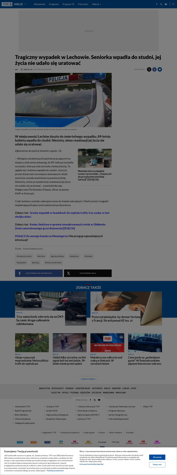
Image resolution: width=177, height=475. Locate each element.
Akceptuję (157, 457)
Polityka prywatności (55, 471)
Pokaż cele (157, 464)
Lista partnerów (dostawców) (91, 464)
